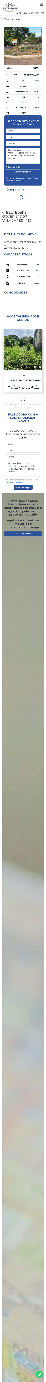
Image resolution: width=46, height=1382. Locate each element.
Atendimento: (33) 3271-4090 (31, 13)
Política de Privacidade (14, 482)
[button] (7, 46)
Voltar (7, 25)
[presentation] (22, 399)
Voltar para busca (12, 19)
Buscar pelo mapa (23, 533)
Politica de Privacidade (14, 180)
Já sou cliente (14, 167)
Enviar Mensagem (23, 171)
